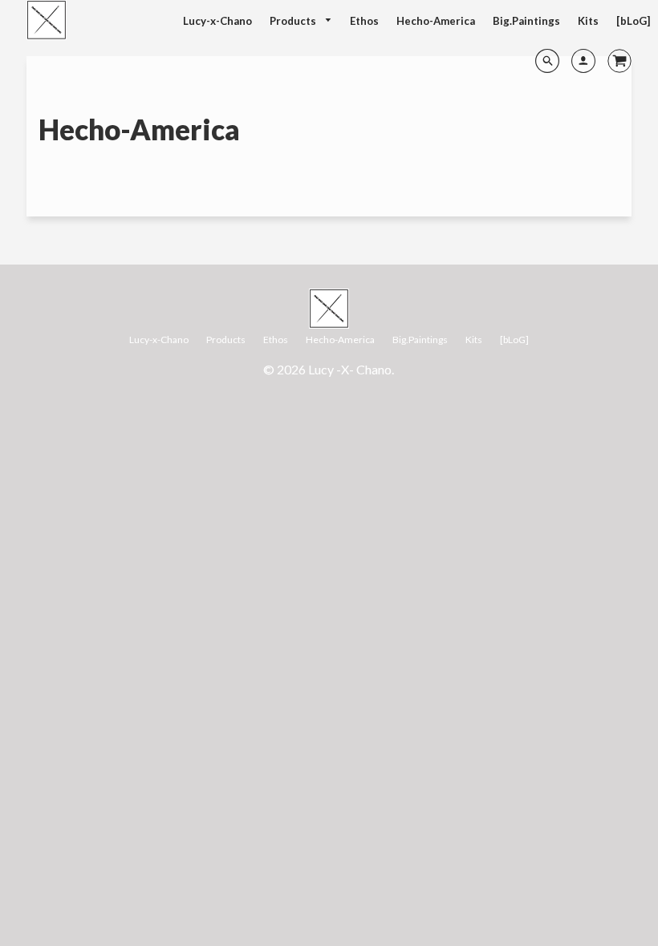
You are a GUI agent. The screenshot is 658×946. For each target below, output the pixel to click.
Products (294, 20)
